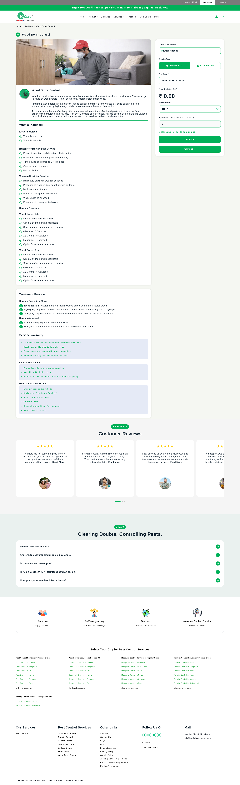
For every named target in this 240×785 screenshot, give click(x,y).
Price (168, 89)
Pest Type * (164, 74)
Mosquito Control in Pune (131, 683)
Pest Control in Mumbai (25, 663)
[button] (119, 17)
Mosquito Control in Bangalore (134, 667)
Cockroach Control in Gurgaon (81, 679)
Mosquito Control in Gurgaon (133, 679)
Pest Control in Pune (24, 683)
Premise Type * (165, 59)
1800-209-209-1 (190, 2)
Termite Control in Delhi (184, 671)
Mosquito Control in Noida (132, 675)
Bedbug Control (65, 748)
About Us (104, 733)
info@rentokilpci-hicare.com (198, 738)
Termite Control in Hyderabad (186, 683)
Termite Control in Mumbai (185, 663)
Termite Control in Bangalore (186, 667)
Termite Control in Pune (184, 675)
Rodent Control (65, 741)
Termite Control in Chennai (185, 679)
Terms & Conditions (74, 781)
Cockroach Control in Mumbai (81, 663)
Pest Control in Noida (25, 675)
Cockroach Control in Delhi (80, 671)
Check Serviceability (167, 44)
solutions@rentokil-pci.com (198, 734)
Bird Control (63, 751)
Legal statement (108, 748)
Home (18, 26)
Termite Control (65, 737)
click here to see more (24, 688)
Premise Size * (165, 103)
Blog (102, 744)
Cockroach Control (67, 733)
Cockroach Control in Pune (80, 683)
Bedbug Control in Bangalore (28, 705)
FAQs (102, 741)
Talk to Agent (189, 149)
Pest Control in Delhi (24, 671)
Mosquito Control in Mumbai (133, 663)
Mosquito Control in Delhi (132, 671)
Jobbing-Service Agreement (113, 759)
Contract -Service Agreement (114, 762)
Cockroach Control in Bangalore (82, 667)
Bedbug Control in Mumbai (27, 701)
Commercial (222, 2)
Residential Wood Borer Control (40, 26)
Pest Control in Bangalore (26, 667)
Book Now (190, 139)
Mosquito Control (66, 744)
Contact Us (105, 737)
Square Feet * (176, 117)
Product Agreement (109, 766)
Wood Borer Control (67, 755)
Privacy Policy (106, 751)
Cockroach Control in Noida (80, 675)
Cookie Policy (106, 755)
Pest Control (22, 733)
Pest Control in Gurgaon (26, 679)
